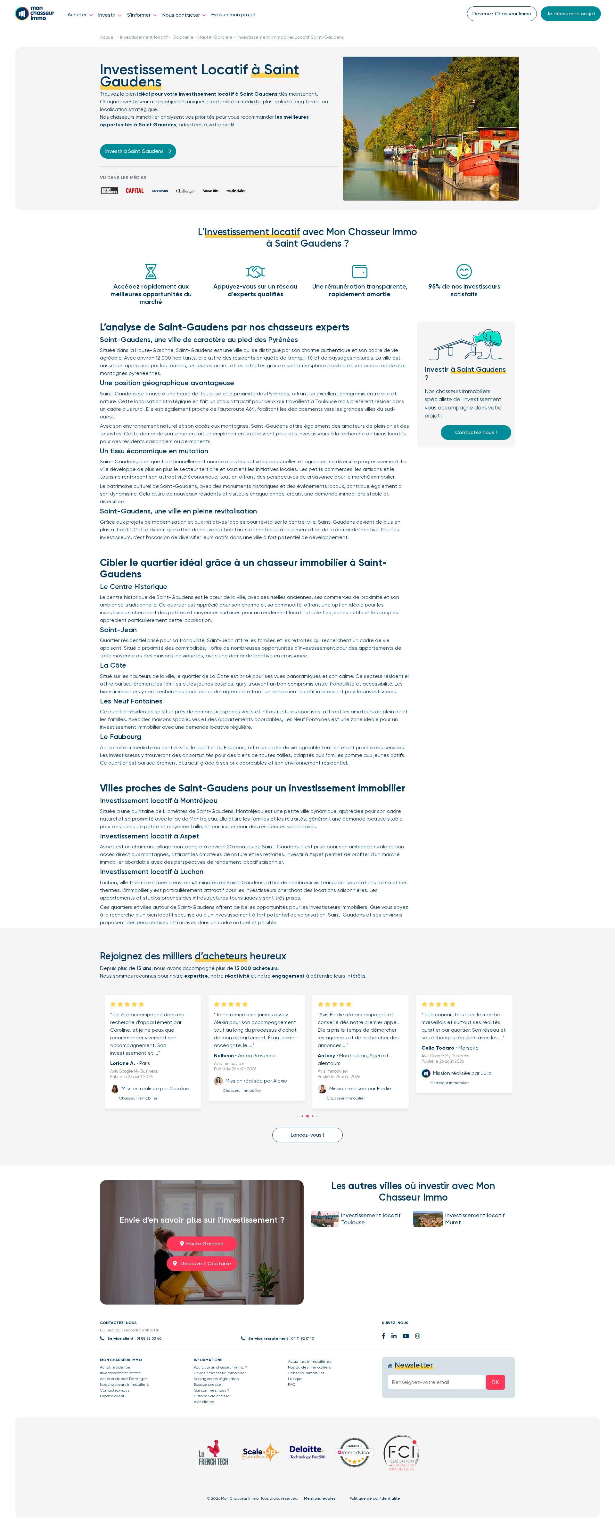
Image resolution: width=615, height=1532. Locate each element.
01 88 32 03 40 (148, 1338)
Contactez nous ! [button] (476, 432)
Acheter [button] (78, 15)
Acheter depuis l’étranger (123, 1379)
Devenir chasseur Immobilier (220, 1373)
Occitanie (182, 37)
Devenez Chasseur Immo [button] (501, 14)
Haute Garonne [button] (205, 1244)
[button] (297, 1115)
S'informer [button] (139, 15)
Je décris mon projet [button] (570, 14)
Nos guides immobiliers (309, 1367)
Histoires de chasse (212, 1396)
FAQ (291, 1384)
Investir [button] (107, 15)
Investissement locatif (144, 37)
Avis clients (204, 1402)
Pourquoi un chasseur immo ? (220, 1367)
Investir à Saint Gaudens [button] (135, 151)
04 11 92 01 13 (302, 1338)
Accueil (107, 37)
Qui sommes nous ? (211, 1390)
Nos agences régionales (216, 1379)
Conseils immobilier (306, 1373)
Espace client (112, 1396)
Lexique (295, 1379)
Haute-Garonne (215, 37)
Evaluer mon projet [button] (233, 15)
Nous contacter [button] (181, 15)
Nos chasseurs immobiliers (124, 1384)
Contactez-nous (114, 1390)
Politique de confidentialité (374, 1498)
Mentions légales (319, 1498)
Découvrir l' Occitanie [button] (205, 1263)
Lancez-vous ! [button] (307, 1135)
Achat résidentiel (115, 1367)
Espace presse (207, 1384)
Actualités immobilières (309, 1361)
